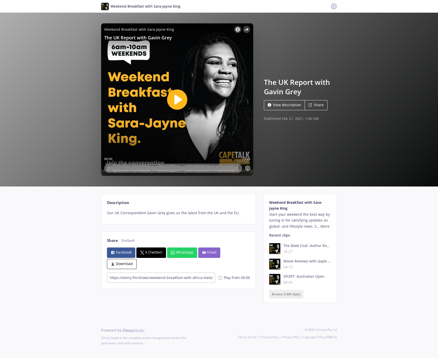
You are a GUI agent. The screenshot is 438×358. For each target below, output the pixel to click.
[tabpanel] (178, 213)
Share (319, 104)
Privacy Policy (269, 337)
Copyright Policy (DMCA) (319, 337)
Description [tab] (118, 202)
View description (287, 104)
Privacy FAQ (290, 337)
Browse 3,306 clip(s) (286, 294)
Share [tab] (112, 240)
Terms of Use (247, 337)
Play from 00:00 (237, 277)
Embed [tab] (128, 240)
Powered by (112, 330)
